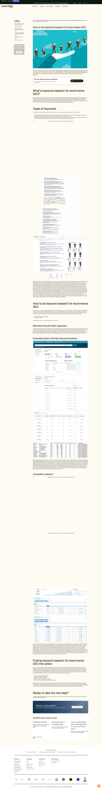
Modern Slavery (55, 786)
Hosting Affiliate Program (55, 761)
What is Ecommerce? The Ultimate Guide (44, 20)
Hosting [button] (42, 6)
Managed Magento (17, 767)
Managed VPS (16, 764)
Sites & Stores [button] (49, 6)
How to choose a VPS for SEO (31, 752)
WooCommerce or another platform (62, 70)
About (27, 762)
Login (85, 3)
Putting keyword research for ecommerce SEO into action (19, 34)
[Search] (98, 6)
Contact (79, 3)
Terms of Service (29, 764)
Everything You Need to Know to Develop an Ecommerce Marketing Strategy (68, 20)
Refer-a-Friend (53, 762)
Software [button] (57, 6)
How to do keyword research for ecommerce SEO (19, 29)
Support (74, 3)
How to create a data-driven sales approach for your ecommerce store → (79, 725)
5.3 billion (54, 647)
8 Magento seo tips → (41, 722)
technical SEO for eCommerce (79, 71)
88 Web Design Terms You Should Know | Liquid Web (67, 752)
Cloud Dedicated (17, 762)
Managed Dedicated (17, 761)
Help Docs (40, 761)
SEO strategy (76, 98)
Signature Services (17, 770)
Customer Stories (29, 767)
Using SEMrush (57, 290)
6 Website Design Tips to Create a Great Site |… (47, 752)
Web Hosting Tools (42, 764)
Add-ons (15, 772)
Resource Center (42, 762)
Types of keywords (18, 26)
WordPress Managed (17, 765)
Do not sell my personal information (65, 786)
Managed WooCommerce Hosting (40, 696)
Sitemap (40, 765)
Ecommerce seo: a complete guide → (58, 723)
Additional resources (19, 39)
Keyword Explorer (39, 461)
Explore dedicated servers (63, 3)
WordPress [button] (65, 6)
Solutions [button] (34, 6)
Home (34, 20)
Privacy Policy (28, 765)
